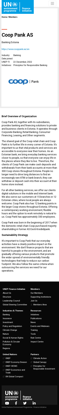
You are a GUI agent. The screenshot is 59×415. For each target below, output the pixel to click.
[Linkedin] (34, 403)
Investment (8, 322)
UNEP (7, 358)
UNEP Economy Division (16, 362)
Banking (6, 314)
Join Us (34, 300)
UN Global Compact (14, 376)
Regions (6, 348)
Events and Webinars (40, 326)
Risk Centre (36, 338)
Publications (36, 318)
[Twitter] (25, 403)
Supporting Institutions (41, 297)
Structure (7, 297)
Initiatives (35, 314)
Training (34, 330)
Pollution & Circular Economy (11, 343)
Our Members (37, 293)
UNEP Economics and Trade (15, 371)
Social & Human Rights (13, 338)
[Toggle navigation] (52, 3)
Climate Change (10, 330)
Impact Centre (37, 341)
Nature (6, 334)
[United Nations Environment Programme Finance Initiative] (18, 396)
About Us (7, 293)
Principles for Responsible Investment (44, 367)
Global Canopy (39, 362)
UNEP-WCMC (11, 366)
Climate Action (40, 358)
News (33, 322)
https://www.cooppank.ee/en (15, 49)
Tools (33, 334)
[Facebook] (16, 403)
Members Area (40, 304)
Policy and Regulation (12, 326)
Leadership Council (11, 300)
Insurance (7, 318)
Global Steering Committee (15, 304)
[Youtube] (7, 403)
